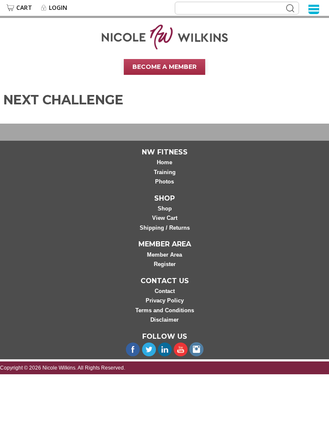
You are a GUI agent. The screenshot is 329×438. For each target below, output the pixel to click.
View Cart (164, 218)
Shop (165, 208)
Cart (24, 7)
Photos (164, 181)
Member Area (164, 255)
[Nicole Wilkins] (165, 36)
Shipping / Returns (165, 228)
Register (165, 264)
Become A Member (164, 67)
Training (165, 172)
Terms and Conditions (164, 310)
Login (58, 7)
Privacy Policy (165, 300)
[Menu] (313, 8)
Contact (165, 291)
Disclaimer (164, 320)
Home (164, 162)
